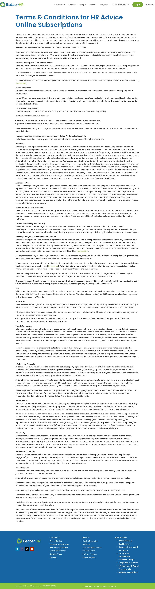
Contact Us (21, 83)
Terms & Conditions (100, 586)
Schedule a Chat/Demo (59, 544)
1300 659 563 (119, 4)
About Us (86, 544)
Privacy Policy (87, 586)
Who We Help (121, 537)
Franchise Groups (126, 559)
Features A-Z (55, 538)
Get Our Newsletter (90, 541)
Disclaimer (112, 586)
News (92, 4)
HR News (86, 538)
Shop (82, 4)
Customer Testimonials (92, 547)
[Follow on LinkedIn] (17, 549)
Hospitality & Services (128, 563)
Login (137, 4)
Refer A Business (89, 557)
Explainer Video (56, 554)
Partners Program (90, 554)
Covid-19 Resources (58, 551)
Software (58, 4)
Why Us (103, 4)
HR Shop (53, 557)
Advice (71, 4)
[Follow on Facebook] (22, 549)
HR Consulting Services (59, 547)
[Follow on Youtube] (32, 549)
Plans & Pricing (56, 541)
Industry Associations (128, 572)
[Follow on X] (27, 549)
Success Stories (89, 551)
